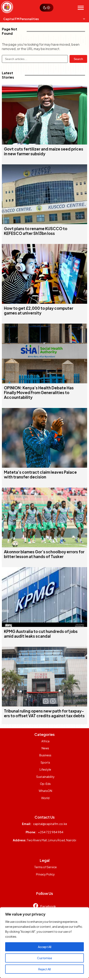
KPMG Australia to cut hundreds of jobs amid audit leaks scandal (41, 633)
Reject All (44, 969)
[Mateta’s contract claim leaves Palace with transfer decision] (44, 466)
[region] (44, 942)
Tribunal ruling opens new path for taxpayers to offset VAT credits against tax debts (44, 713)
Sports (45, 762)
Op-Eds (45, 784)
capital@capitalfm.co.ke (50, 824)
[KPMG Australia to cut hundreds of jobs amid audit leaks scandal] (44, 625)
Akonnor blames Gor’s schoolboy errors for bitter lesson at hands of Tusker (44, 554)
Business (45, 755)
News (45, 748)
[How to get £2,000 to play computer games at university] (44, 302)
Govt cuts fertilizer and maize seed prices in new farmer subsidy (43, 151)
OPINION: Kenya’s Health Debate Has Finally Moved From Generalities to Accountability (39, 392)
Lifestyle (45, 769)
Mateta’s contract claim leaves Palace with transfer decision (40, 474)
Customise (44, 958)
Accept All (44, 947)
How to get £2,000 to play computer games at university (38, 310)
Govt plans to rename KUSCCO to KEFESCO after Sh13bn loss (35, 231)
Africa (45, 741)
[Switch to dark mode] (46, 8)
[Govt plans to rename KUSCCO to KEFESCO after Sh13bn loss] (44, 223)
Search (78, 59)
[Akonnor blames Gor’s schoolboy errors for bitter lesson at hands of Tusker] (44, 546)
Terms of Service (45, 867)
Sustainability (45, 776)
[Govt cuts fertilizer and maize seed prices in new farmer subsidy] (44, 143)
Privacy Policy (45, 874)
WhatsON (45, 791)
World (45, 798)
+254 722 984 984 (50, 832)
